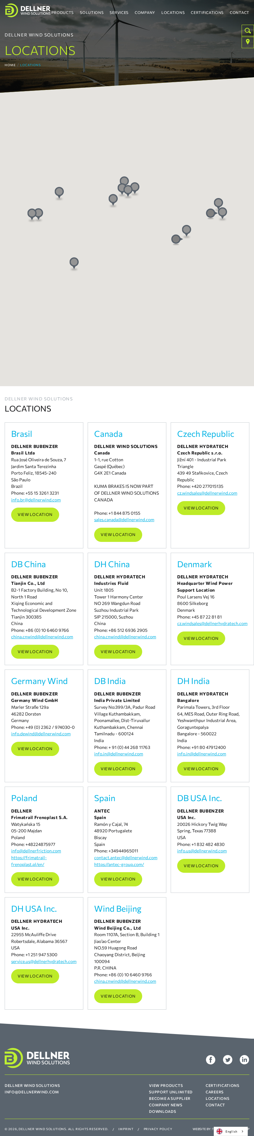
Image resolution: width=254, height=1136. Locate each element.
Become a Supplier (169, 1098)
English (232, 1131)
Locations (173, 12)
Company (145, 12)
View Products (166, 1085)
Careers (215, 1092)
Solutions (91, 12)
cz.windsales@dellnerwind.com (207, 493)
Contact (239, 12)
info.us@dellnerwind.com (202, 850)
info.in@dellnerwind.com (118, 753)
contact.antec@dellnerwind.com (125, 857)
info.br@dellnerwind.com (36, 499)
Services (119, 12)
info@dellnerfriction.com (36, 850)
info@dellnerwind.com (32, 1092)
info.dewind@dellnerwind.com (41, 733)
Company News (165, 1105)
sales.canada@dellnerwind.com (124, 519)
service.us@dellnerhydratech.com (44, 961)
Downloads (162, 1111)
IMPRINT (126, 1129)
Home (10, 65)
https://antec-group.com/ (119, 864)
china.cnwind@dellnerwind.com (42, 636)
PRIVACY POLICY (158, 1129)
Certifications (207, 12)
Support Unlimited (171, 1092)
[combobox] (231, 1131)
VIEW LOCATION (35, 514)
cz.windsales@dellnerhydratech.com (212, 623)
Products (62, 12)
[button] (212, 214)
